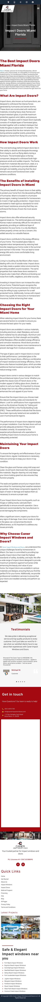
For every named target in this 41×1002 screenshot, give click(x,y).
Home (8, 25)
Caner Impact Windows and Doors (13, 547)
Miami (2, 71)
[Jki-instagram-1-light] (23, 864)
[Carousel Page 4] (22, 681)
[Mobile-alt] (14, 2)
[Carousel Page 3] (20, 681)
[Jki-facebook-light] (18, 864)
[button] (38, 8)
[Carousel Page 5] (24, 681)
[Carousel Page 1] (16, 681)
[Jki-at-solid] (20, 2)
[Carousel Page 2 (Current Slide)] (18, 681)
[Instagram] (26, 2)
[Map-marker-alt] (8, 2)
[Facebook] (33, 2)
